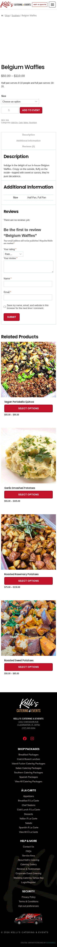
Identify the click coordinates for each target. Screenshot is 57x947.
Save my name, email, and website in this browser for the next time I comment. (27, 306)
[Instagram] (32, 738)
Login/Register (28, 882)
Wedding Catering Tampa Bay (29, 878)
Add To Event (31, 110)
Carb (21, 123)
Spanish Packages (28, 777)
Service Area (28, 855)
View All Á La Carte (28, 832)
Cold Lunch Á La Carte (28, 809)
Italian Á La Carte (28, 818)
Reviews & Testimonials (28, 869)
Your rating (10, 249)
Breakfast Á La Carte (28, 800)
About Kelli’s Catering (28, 860)
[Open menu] (52, 5)
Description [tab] (28, 135)
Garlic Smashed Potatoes (19, 488)
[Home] (2, 15)
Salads (28, 823)
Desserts (28, 814)
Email (7, 292)
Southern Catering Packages (28, 772)
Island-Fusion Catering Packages (28, 763)
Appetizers (28, 796)
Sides (26, 123)
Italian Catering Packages (28, 768)
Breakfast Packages (28, 754)
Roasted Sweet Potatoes (19, 660)
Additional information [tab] (28, 141)
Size (3, 96)
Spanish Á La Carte (28, 827)
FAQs (28, 851)
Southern (33, 123)
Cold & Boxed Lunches (28, 759)
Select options (28, 408)
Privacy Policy (28, 897)
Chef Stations (28, 805)
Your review (10, 258)
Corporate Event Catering (28, 873)
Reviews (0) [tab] (28, 146)
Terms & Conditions (28, 901)
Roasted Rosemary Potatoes (21, 574)
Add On (14, 123)
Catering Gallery (28, 864)
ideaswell (51, 943)
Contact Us (28, 846)
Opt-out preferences (28, 906)
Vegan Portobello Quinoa (19, 401)
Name (8, 278)
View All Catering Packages (28, 781)
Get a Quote (39, 4)
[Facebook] (24, 738)
